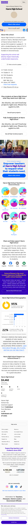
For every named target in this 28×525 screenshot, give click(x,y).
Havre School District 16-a (14, 6)
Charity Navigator (19, 464)
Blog (15, 439)
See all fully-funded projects (14, 134)
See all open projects (14, 112)
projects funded (20, 471)
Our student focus (18, 431)
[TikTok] (21, 487)
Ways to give (5, 444)
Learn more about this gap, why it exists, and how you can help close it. (14, 348)
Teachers (19, 497)
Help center (14, 424)
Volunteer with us (6, 441)
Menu (23, 2)
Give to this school (14, 24)
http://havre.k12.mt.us (10, 87)
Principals (6, 499)
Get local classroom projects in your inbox (14, 490)
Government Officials (14, 501)
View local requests (10, 84)
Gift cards (4, 434)
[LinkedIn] (12, 487)
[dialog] (14, 514)
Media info (16, 441)
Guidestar (15, 466)
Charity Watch (10, 464)
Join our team (17, 434)
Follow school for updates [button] (15, 64)
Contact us (16, 444)
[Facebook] (16, 487)
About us (16, 429)
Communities (17, 436)
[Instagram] (7, 487)
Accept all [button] (14, 522)
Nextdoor (24, 266)
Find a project (5, 429)
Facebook (10, 266)
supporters (7, 471)
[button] (4, 264)
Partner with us (5, 436)
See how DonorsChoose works (14, 290)
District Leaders (16, 499)
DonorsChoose (4, 2)
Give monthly (5, 431)
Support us (4, 439)
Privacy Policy (4, 514)
